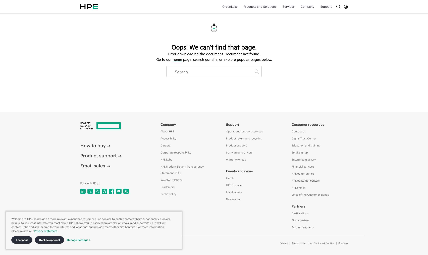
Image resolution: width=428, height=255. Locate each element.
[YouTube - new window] (119, 191)
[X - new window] (90, 191)
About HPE (167, 131)
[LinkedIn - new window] (83, 191)
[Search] (338, 6)
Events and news (239, 171)
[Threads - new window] (104, 191)
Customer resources (308, 124)
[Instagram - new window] (97, 191)
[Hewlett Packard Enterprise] (89, 6)
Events (230, 178)
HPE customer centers (306, 180)
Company (307, 7)
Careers (165, 145)
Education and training (306, 145)
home (177, 59)
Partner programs (303, 227)
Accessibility (168, 138)
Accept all (22, 240)
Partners (298, 206)
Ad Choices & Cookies (322, 243)
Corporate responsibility (175, 152)
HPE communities (303, 173)
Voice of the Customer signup (310, 194)
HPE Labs (166, 159)
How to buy (93, 146)
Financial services (303, 166)
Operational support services (244, 131)
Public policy (168, 194)
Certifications (300, 213)
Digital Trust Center (304, 138)
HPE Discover (234, 185)
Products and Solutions (260, 7)
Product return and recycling (244, 138)
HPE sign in (299, 187)
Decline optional (49, 240)
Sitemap (343, 243)
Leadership (167, 187)
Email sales (92, 166)
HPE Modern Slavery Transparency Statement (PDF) (182, 170)
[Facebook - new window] (111, 191)
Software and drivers (239, 152)
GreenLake (230, 7)
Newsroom (233, 199)
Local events (234, 192)
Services (289, 7)
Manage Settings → (78, 240)
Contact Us (299, 131)
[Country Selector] (346, 6)
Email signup (300, 152)
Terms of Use (299, 243)
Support (326, 7)
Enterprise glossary (304, 159)
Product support (98, 156)
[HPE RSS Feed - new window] (126, 191)
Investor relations (171, 180)
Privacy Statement (45, 231)
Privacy (284, 243)
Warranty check (236, 159)
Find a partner (300, 220)
